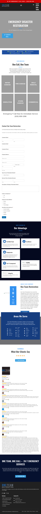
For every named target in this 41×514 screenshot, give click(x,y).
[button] (7, 35)
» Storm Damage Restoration (7, 502)
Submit (4, 217)
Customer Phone (5, 149)
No (4, 197)
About (25, 511)
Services (28, 511)
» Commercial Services (6, 504)
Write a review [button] (4, 378)
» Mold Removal (4, 501)
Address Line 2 (4, 162)
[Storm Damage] (20, 102)
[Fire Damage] (20, 84)
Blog (31, 511)
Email (5, 203)
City (2, 166)
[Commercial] (34, 102)
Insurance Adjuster (7, 210)
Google (5, 212)
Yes (4, 195)
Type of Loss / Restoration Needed (9, 172)
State (14, 166)
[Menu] (21, 5)
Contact (37, 511)
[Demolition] (8, 102)
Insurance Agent (6, 209)
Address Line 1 (4, 158)
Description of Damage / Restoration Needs (10, 184)
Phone (5, 201)
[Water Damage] (8, 84)
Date (3, 182)
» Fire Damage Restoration (6, 499)
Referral (5, 214)
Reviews (33, 511)
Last (14, 141)
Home (23, 511)
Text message (6, 204)
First (2, 141)
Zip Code (3, 170)
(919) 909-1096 (30, 1)
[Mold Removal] (34, 84)
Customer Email (5, 143)
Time (14, 182)
